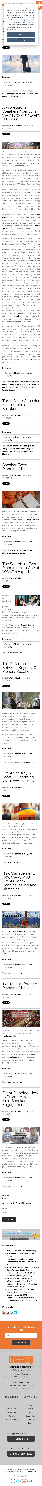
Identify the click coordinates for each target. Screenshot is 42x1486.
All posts (5, 1195)
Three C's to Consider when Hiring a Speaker (21, 404)
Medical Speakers (26, 93)
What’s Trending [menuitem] (11, 1420)
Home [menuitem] (30, 1405)
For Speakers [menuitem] (12, 1412)
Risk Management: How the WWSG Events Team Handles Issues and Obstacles (19, 881)
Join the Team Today (21, 1453)
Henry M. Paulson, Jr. (18, 384)
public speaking (28, 446)
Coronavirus (14, 96)
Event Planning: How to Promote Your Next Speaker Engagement (20, 1098)
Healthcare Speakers (10, 93)
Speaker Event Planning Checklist (18, 466)
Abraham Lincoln (9, 1036)
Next (4, 1198)
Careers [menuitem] (12, 1416)
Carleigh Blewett (27, 625)
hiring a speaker (33, 519)
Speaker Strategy (8, 390)
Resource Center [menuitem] (11, 1405)
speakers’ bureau (18, 553)
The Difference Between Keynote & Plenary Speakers (19, 667)
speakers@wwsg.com (23, 1374)
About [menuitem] (30, 1409)
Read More (6, 77)
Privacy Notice (31, 1471)
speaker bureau (14, 381)
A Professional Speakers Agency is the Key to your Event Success (21, 113)
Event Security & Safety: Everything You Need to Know (18, 776)
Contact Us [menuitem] (30, 1420)
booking (18, 316)
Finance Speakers (28, 387)
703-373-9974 (23, 1377)
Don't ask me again (21, 40)
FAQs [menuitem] (30, 1423)
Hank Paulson (15, 387)
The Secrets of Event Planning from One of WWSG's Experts (20, 567)
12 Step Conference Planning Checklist (19, 985)
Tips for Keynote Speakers (19, 451)
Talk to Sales (21, 1438)
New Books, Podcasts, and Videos (20, 1259)
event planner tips (15, 91)
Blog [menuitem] (30, 1412)
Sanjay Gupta (28, 91)
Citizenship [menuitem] (30, 1416)
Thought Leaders (8, 448)
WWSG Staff (15, 125)
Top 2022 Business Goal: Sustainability (21, 1250)
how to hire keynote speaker (19, 550)
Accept (21, 34)
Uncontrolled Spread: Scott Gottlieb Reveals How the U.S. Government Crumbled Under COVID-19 (20, 1292)
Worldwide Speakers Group (19, 931)
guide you (33, 359)
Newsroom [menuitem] (11, 1409)
